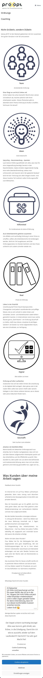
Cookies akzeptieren (21, 662)
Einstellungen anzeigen (21, 673)
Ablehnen (21, 668)
